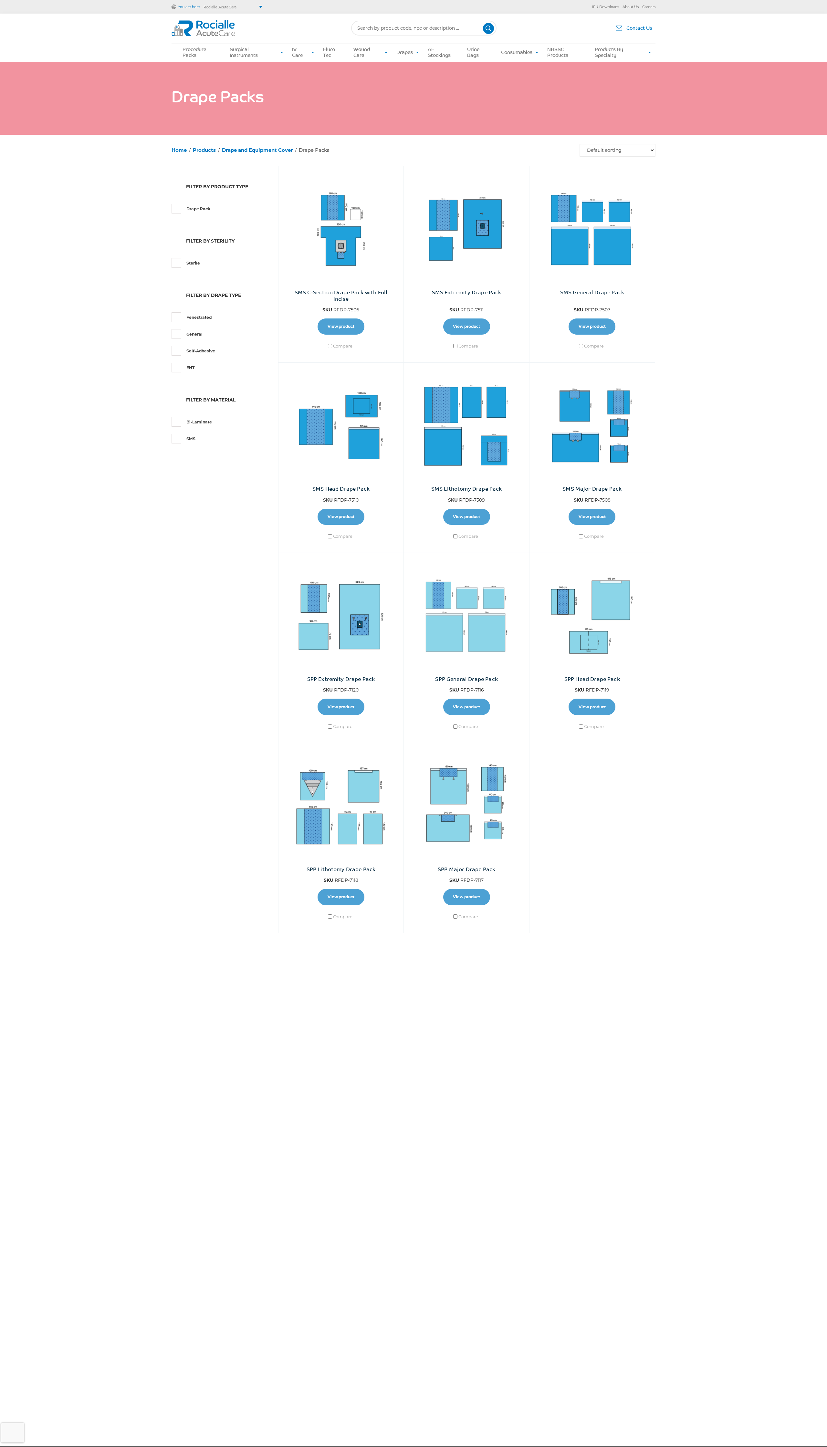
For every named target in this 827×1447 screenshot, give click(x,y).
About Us (631, 7)
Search (488, 28)
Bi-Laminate (199, 422)
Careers (648, 7)
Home (179, 150)
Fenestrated (199, 317)
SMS (190, 438)
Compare (342, 346)
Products (204, 150)
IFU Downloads (605, 7)
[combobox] (424, 28)
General (194, 334)
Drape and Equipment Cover (257, 150)
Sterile (193, 263)
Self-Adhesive (200, 351)
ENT (190, 367)
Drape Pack (198, 208)
